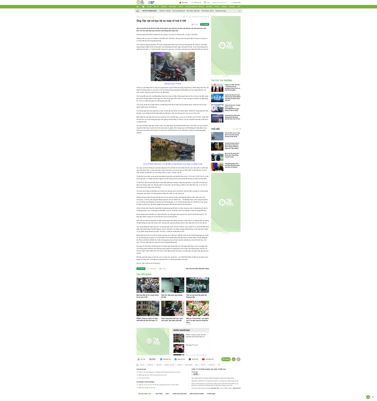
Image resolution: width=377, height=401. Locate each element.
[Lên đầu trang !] (373, 397)
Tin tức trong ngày (149, 11)
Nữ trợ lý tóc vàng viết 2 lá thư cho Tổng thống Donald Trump (232, 155)
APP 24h (142, 359)
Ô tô (238, 6)
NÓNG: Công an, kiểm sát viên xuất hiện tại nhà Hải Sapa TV (147, 319)
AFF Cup (156, 6)
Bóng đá (163, 6)
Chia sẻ (206, 24)
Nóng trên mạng (220, 11)
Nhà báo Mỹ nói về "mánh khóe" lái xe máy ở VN (147, 296)
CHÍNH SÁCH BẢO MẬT (179, 394)
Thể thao (232, 6)
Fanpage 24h (167, 359)
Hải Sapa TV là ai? (192, 345)
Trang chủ (139, 17)
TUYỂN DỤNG (211, 394)
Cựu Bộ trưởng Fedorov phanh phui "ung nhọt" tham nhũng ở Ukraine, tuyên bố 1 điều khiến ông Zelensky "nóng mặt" (232, 145)
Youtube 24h (209, 359)
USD (198, 176)
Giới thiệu (159, 394)
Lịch (208, 2)
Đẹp (196, 365)
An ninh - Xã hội (169, 365)
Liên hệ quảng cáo (144, 394)
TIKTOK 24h (195, 359)
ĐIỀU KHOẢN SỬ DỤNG (197, 394)
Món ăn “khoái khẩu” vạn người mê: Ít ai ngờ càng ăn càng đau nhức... (197, 320)
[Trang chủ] (139, 10)
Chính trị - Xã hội (165, 11)
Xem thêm (236, 129)
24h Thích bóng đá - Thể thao (195, 6)
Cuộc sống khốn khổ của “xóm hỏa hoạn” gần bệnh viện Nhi (172, 319)
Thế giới (224, 6)
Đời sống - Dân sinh (193, 11)
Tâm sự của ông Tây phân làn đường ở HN (196, 296)
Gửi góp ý (153, 269)
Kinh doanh (172, 6)
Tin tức (149, 6)
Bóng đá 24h (181, 359)
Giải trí (181, 6)
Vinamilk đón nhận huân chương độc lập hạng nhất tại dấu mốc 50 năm (232, 117)
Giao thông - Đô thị (208, 11)
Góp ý (168, 394)
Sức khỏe (209, 6)
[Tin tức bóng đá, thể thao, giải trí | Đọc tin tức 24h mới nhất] (140, 2)
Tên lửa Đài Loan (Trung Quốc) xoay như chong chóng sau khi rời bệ (232, 134)
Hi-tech (217, 6)
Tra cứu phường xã (178, 11)
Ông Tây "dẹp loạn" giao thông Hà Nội (171, 296)
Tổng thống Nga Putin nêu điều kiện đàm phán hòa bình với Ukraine (232, 165)
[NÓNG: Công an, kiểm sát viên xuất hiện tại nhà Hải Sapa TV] (147, 308)
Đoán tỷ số (197, 2)
